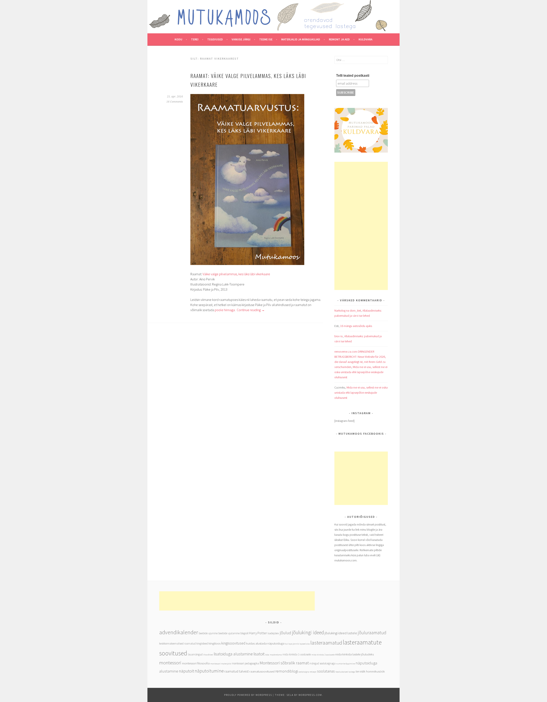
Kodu (178, 39)
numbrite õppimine (345, 663)
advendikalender (178, 632)
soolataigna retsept (307, 671)
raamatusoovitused (262, 671)
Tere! (195, 39)
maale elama (276, 654)
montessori (170, 663)
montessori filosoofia (196, 663)
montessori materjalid (220, 663)
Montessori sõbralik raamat (284, 663)
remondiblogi (286, 671)
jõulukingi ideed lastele (341, 633)
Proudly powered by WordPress (248, 694)
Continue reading (251, 310)
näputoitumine (209, 671)
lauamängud (195, 654)
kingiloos (215, 643)
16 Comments (174, 101)
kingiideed (202, 643)
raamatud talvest (236, 671)
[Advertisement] (361, 226)
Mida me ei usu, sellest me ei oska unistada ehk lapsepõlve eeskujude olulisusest (360, 372)
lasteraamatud (326, 642)
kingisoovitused (233, 643)
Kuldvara (365, 39)
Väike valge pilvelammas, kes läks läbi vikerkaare (236, 274)
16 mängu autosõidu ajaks (356, 326)
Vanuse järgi (241, 39)
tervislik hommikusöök (370, 671)
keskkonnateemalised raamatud (177, 643)
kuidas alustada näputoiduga (265, 643)
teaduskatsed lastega (345, 671)
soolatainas (326, 671)
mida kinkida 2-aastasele (323, 654)
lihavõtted (208, 654)
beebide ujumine (208, 633)
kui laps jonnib (292, 643)
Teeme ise (265, 39)
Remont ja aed (339, 39)
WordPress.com (310, 694)
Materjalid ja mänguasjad (300, 39)
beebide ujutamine (229, 633)
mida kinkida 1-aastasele (296, 654)
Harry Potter (258, 633)
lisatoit (259, 653)
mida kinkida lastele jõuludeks (354, 654)
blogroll (244, 633)
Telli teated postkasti (352, 75)
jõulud (285, 633)
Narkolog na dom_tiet (347, 310)
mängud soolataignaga (322, 663)
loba (267, 654)
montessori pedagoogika (245, 663)
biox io (338, 336)
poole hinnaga (224, 310)
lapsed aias (305, 643)
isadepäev (273, 633)
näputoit (186, 671)
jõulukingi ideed (308, 632)
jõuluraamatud (372, 633)
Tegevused (215, 39)
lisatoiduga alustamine (233, 653)
